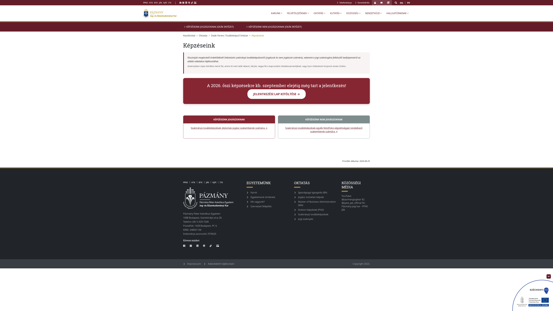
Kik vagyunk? (258, 201)
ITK (169, 2)
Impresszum (194, 263)
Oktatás (203, 35)
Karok (254, 192)
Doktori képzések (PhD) (311, 209)
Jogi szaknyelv (305, 219)
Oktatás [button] (318, 13)
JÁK (160, 2)
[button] (396, 2)
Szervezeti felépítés (261, 206)
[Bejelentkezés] (375, 2)
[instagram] (183, 2)
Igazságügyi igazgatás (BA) (312, 192)
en (408, 2)
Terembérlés (363, 2)
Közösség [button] (352, 13)
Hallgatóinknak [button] (396, 13)
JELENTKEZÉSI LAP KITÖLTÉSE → (276, 94)
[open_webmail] (381, 2)
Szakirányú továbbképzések (313, 214)
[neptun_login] (388, 2)
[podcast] (189, 2)
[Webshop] (195, 2)
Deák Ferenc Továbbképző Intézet (229, 35)
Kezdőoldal (189, 35)
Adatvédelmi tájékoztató (221, 263)
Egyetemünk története (263, 197)
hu (401, 2)
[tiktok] (192, 2)
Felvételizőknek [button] (297, 13)
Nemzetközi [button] (372, 13)
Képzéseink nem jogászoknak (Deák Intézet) (275, 26)
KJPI (165, 2)
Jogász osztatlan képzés (311, 197)
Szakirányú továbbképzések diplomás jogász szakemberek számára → (229, 128)
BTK (156, 2)
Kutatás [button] (335, 13)
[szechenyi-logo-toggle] (549, 276)
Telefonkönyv (345, 2)
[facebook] (180, 2)
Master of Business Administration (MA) (317, 203)
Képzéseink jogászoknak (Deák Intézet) (210, 26)
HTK (151, 2)
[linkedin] (186, 2)
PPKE (145, 2)
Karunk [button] (275, 13)
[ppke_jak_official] (205, 13)
